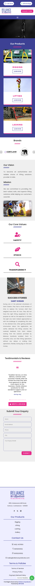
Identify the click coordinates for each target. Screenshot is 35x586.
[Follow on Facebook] (14, 511)
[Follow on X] (17, 511)
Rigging (17, 522)
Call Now (9, 4)
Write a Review (18, 404)
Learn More (17, 71)
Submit (26, 453)
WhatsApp (27, 4)
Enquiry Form (27, 11)
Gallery (17, 532)
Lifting (17, 525)
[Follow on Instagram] (20, 511)
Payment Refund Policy (17, 575)
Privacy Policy (17, 572)
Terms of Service (17, 568)
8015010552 (18, 549)
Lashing (17, 529)
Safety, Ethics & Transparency (13, 26)
